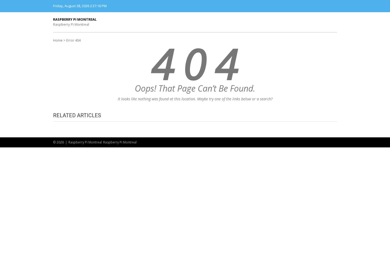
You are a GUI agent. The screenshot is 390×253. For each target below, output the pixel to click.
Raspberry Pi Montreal (75, 19)
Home (58, 40)
